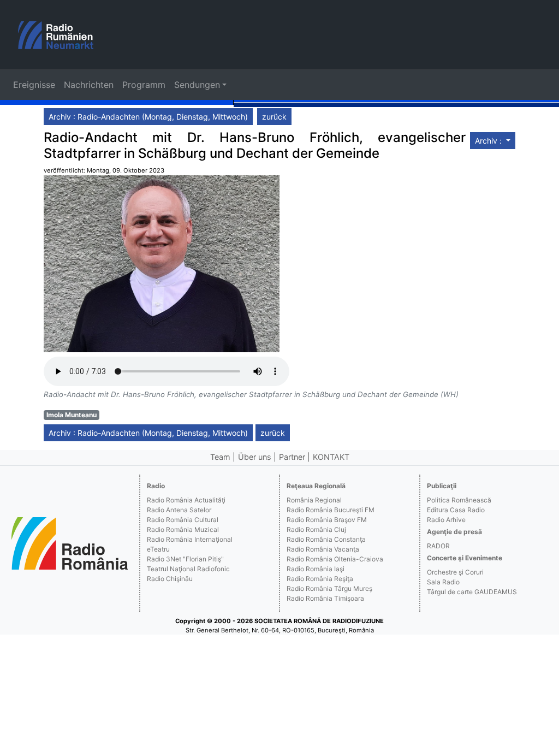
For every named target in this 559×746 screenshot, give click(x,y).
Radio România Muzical (183, 529)
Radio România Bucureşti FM (330, 510)
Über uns (254, 456)
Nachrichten (89, 84)
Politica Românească (459, 500)
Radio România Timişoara (325, 598)
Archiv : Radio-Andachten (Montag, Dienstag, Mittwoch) (148, 116)
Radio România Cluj (316, 529)
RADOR (438, 546)
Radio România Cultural (182, 520)
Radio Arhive (446, 520)
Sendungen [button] (197, 84)
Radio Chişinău (170, 579)
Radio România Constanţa (326, 539)
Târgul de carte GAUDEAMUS (472, 592)
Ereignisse (34, 84)
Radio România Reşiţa (320, 579)
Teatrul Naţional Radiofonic (188, 569)
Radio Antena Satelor (179, 510)
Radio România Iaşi (315, 569)
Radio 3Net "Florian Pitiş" (185, 559)
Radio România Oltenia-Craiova (335, 559)
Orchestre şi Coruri (455, 572)
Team (220, 456)
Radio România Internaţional (190, 539)
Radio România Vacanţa (323, 549)
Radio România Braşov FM (327, 520)
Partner (292, 456)
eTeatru (158, 549)
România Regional (314, 500)
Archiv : (489, 140)
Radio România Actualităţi (186, 500)
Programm (143, 84)
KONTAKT (331, 456)
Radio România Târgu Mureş (329, 588)
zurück (274, 116)
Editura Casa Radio (456, 510)
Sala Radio (443, 582)
